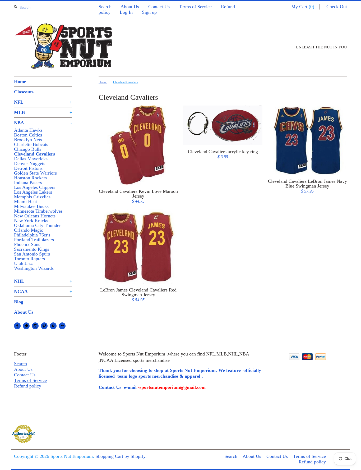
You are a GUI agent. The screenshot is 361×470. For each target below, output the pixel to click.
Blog (18, 301)
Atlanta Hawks (28, 130)
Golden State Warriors (35, 173)
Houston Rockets (30, 177)
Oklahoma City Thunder (37, 225)
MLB (43, 112)
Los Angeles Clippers (34, 187)
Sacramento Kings (31, 249)
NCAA (43, 291)
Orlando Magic (28, 230)
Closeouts (24, 91)
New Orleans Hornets (34, 215)
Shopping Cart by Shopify (120, 456)
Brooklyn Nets (28, 139)
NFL (43, 102)
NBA (43, 122)
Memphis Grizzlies (32, 196)
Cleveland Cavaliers (34, 154)
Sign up (149, 12)
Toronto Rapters (29, 258)
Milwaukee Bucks (31, 206)
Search (105, 6)
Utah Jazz (23, 263)
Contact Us (159, 6)
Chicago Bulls (27, 149)
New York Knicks (31, 220)
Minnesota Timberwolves (38, 211)
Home (20, 81)
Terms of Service (195, 6)
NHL (43, 281)
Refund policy (27, 386)
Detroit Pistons (28, 168)
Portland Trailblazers (34, 239)
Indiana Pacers (28, 182)
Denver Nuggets (29, 163)
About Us (130, 6)
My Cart (302, 6)
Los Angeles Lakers (33, 192)
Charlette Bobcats (31, 144)
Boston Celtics (28, 135)
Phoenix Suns (27, 244)
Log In (126, 12)
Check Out (336, 6)
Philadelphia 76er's (32, 234)
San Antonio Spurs (32, 254)
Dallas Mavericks (31, 158)
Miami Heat (25, 201)
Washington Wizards (34, 268)
